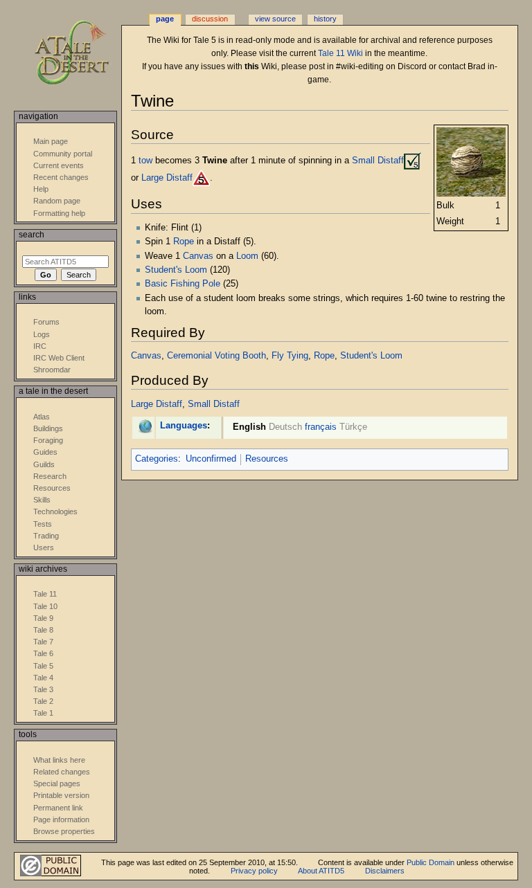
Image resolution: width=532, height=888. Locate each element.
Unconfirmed (211, 459)
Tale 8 (43, 630)
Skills (42, 500)
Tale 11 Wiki (340, 53)
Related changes (61, 772)
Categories (156, 459)
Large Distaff (167, 177)
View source (275, 19)
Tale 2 (43, 701)
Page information (61, 819)
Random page (56, 201)
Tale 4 (43, 677)
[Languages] (145, 426)
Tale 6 (43, 653)
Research (49, 476)
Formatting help (59, 213)
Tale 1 (43, 713)
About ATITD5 (321, 871)
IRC (39, 346)
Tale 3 (43, 689)
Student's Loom (176, 270)
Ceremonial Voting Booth (216, 356)
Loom (247, 256)
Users (43, 547)
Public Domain (430, 862)
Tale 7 (43, 641)
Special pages (56, 783)
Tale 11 (45, 594)
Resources (266, 459)
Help (40, 189)
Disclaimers (385, 871)
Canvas (198, 256)
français (321, 427)
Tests (42, 524)
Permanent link (58, 808)
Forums (46, 322)
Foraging (48, 440)
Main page (50, 141)
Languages (183, 426)
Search (31, 234)
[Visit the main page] (81, 53)
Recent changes (61, 177)
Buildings (48, 428)
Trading (46, 536)
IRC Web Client (59, 358)
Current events (58, 165)
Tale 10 (45, 606)
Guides (45, 452)
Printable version (61, 795)
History (325, 19)
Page (165, 19)
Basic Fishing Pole (182, 284)
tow (145, 160)
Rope (183, 241)
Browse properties (64, 831)
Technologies (55, 511)
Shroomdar (52, 369)
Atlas (41, 417)
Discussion (210, 19)
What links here (59, 760)
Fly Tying (290, 356)
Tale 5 (43, 666)
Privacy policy (254, 871)
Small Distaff (378, 160)
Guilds (44, 464)
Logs (41, 334)
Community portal (62, 153)
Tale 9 (43, 618)
